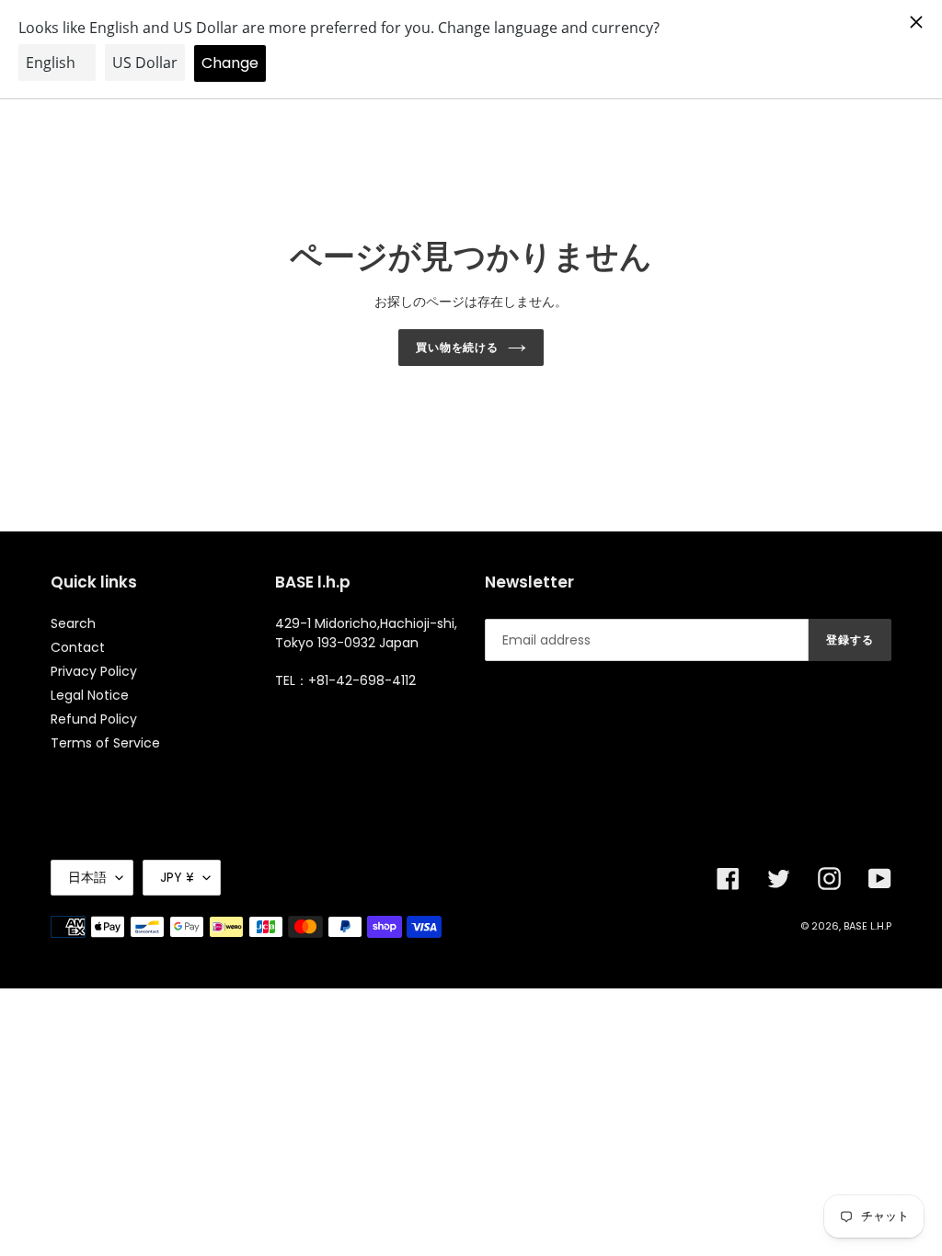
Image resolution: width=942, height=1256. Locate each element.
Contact (78, 647)
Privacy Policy (94, 671)
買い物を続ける (458, 347)
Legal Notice (90, 695)
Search (73, 623)
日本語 (87, 877)
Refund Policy (94, 719)
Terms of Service (105, 743)
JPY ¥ (177, 877)
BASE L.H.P (867, 926)
